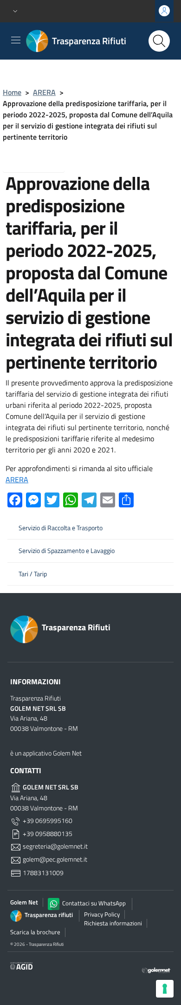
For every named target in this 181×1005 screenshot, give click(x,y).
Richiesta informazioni (113, 923)
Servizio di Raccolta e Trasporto (61, 528)
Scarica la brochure (35, 932)
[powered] (156, 969)
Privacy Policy (102, 914)
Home (12, 92)
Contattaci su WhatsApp (93, 903)
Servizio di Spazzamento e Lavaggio (67, 550)
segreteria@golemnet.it (54, 846)
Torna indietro (41, 162)
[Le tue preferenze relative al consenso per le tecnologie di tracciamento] (165, 989)
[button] (15, 11)
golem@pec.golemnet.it (54, 859)
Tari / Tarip (33, 574)
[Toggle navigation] (15, 40)
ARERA (44, 92)
